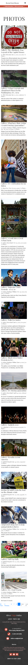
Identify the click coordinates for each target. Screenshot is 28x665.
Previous (6, 605)
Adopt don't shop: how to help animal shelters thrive (12, 525)
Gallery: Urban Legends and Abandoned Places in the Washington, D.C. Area (12, 90)
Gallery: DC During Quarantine (14, 390)
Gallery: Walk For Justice (11, 320)
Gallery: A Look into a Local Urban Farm (12, 239)
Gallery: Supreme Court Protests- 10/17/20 (10, 288)
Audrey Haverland (8, 243)
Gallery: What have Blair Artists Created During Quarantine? (13, 124)
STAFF (15, 658)
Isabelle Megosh (21, 128)
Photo (15, 619)
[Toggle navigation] (25, 3)
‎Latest (10, 619)
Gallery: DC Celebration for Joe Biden (13, 184)
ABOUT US (10, 658)
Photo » (3, 56)
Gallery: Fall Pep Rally (10, 559)
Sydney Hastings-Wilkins (9, 128)
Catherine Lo (6, 427)
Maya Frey (5, 188)
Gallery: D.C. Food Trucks (11, 590)
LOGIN (19, 658)
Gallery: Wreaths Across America (10, 458)
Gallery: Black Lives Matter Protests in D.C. (12, 359)
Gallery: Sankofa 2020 (10, 425)
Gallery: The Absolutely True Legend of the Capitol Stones (12, 51)
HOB (19, 619)
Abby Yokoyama (7, 54)
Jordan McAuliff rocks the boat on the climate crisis (13, 491)
